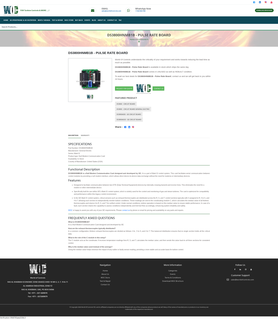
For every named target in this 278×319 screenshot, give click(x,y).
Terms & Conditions (173, 277)
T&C (120, 20)
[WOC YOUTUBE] (251, 270)
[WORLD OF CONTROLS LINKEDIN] (260, 2)
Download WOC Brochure (172, 281)
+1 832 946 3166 (140, 11)
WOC (70, 210)
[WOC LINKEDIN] (240, 270)
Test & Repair (57, 20)
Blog (94, 20)
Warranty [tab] (85, 135)
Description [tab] (73, 135)
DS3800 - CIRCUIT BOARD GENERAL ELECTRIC (133, 109)
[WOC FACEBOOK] (235, 270)
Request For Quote (124, 88)
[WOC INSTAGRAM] (245, 270)
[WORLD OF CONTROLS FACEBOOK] (254, 2)
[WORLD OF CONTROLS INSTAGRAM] (266, 2)
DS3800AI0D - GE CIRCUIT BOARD (129, 114)
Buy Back (79, 20)
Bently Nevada (44, 20)
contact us (126, 210)
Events (87, 20)
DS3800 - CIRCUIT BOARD (126, 104)
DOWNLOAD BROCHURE (264, 10)
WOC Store (69, 20)
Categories (172, 270)
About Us (102, 20)
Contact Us (112, 20)
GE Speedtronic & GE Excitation (23, 20)
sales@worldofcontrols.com (111, 11)
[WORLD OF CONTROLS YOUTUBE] (271, 2)
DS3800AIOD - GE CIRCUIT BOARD (129, 119)
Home (5, 20)
